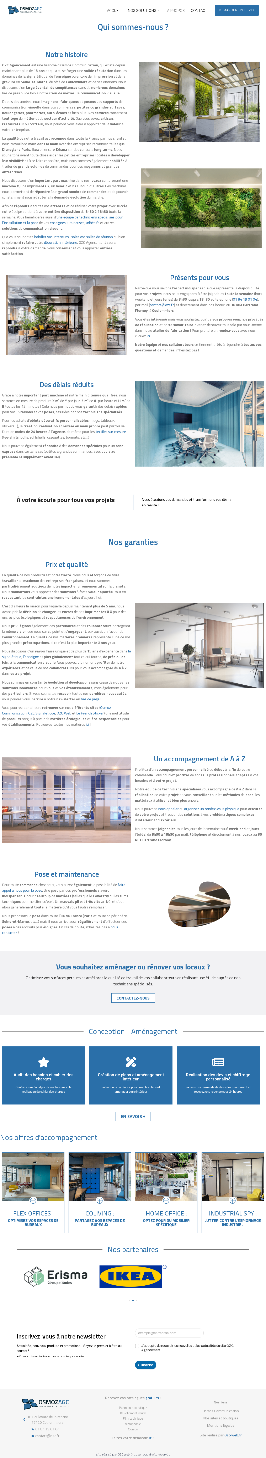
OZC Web (124, 1454)
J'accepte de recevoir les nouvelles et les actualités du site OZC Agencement (187, 1348)
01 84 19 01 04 (245, 299)
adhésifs (92, 223)
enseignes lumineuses (67, 223)
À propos (176, 10)
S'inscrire (145, 1365)
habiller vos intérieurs (51, 237)
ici (148, 336)
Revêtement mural (133, 1412)
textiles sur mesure (111, 431)
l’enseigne (31, 657)
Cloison (133, 1429)
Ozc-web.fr (233, 1435)
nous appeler (168, 809)
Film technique (133, 1418)
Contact (199, 10)
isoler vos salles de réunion (91, 237)
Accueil (114, 10)
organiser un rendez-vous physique (211, 809)
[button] (129, 1300)
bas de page (90, 699)
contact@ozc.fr (162, 305)
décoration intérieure (60, 242)
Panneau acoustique (133, 1407)
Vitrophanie (133, 1423)
